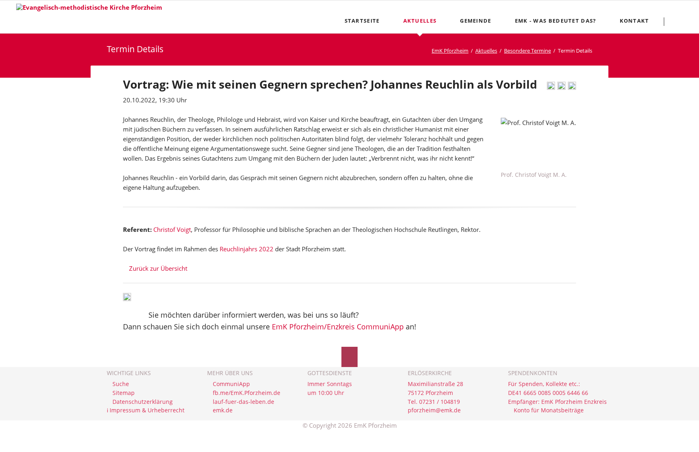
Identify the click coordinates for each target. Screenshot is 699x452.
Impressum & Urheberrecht (147, 410)
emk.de (223, 410)
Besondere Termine (527, 50)
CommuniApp (231, 384)
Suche (120, 384)
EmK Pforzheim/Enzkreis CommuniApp (338, 326)
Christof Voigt (172, 229)
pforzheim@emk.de (434, 410)
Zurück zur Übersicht (158, 268)
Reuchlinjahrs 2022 (246, 249)
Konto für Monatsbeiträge (549, 410)
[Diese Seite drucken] (551, 87)
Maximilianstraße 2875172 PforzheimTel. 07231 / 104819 (435, 392)
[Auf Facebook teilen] (561, 87)
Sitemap (123, 393)
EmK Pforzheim (450, 50)
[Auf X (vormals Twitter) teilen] (572, 87)
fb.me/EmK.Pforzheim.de (246, 393)
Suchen (679, 21)
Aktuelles (486, 50)
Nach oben (349, 357)
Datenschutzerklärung (142, 401)
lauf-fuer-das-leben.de (243, 401)
